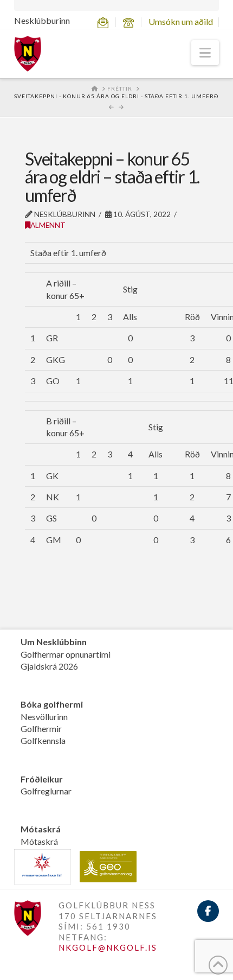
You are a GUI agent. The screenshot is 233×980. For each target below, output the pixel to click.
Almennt (48, 225)
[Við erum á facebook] (208, 911)
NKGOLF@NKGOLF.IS (108, 947)
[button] (205, 52)
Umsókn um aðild (180, 21)
